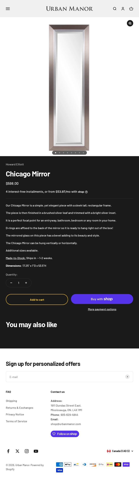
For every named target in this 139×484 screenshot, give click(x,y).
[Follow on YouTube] (35, 451)
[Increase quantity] (26, 282)
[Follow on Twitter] (17, 451)
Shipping (11, 400)
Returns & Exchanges (19, 407)
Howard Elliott (15, 164)
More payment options (102, 309)
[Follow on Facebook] (8, 451)
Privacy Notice (15, 414)
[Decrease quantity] (11, 282)
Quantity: (12, 274)
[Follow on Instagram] (26, 451)
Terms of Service (16, 421)
